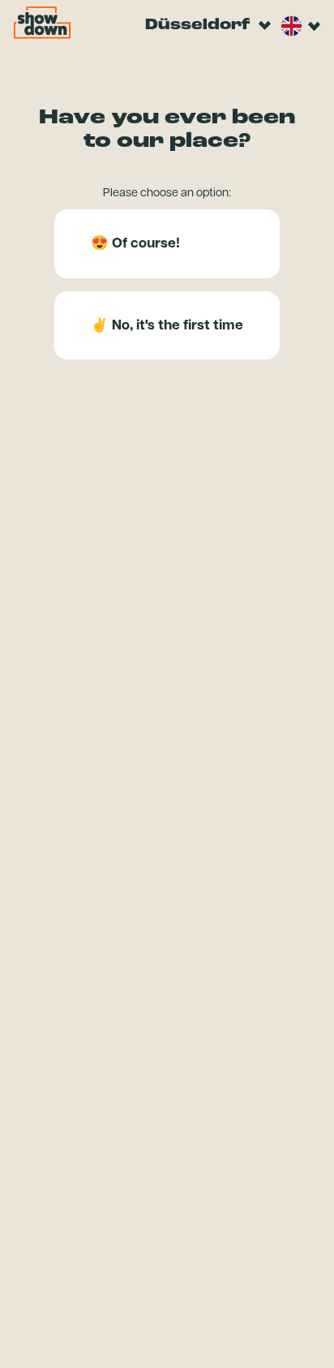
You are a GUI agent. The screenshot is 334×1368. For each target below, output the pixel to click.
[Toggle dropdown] (265, 26)
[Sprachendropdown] (291, 26)
